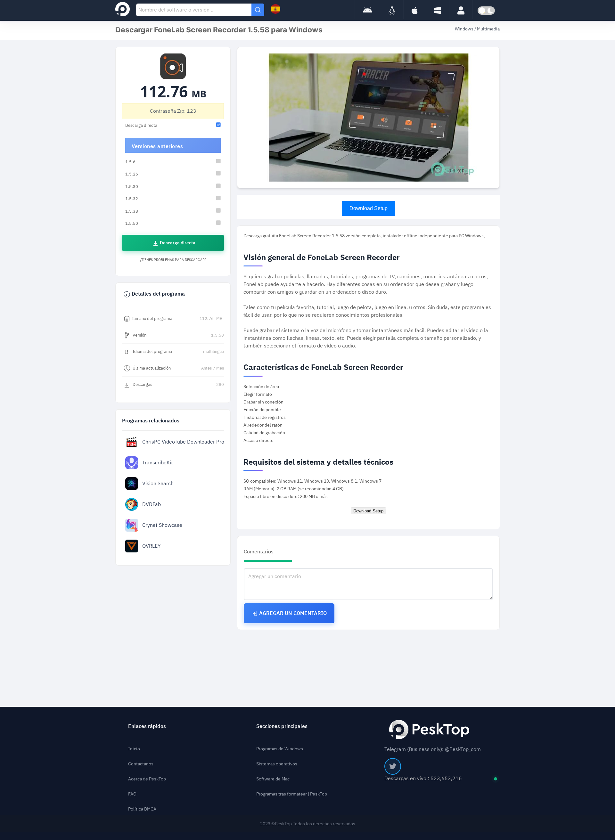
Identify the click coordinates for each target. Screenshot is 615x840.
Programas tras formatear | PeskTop (291, 794)
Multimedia (488, 29)
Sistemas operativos (276, 764)
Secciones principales (282, 726)
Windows (464, 29)
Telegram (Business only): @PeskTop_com (432, 749)
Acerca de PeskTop (147, 779)
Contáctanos (140, 764)
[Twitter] (392, 766)
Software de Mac (273, 779)
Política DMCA (142, 809)
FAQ (132, 794)
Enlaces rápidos (147, 726)
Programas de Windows (279, 749)
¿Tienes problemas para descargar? (173, 260)
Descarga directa (177, 243)
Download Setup (368, 208)
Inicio (134, 749)
